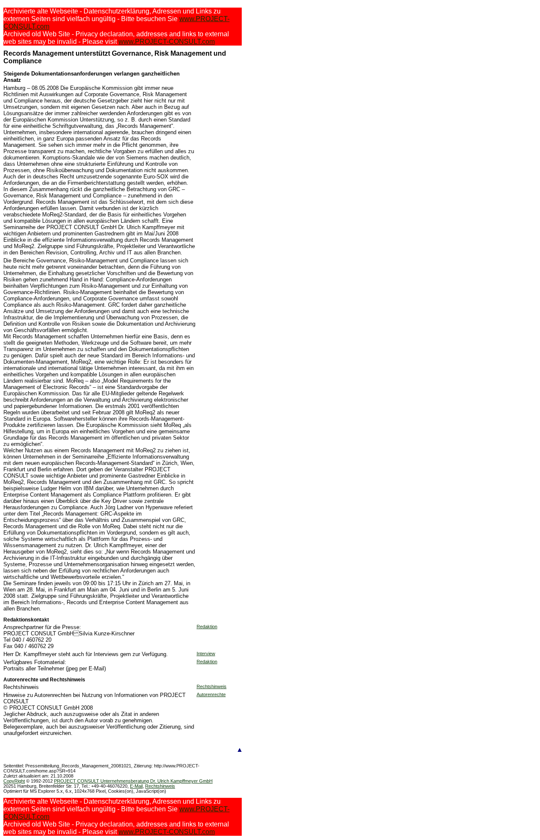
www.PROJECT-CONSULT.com (167, 41)
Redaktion (207, 626)
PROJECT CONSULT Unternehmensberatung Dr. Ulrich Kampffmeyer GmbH (133, 780)
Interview (206, 653)
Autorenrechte (211, 694)
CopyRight (14, 780)
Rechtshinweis (212, 686)
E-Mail (136, 786)
